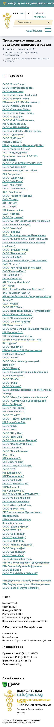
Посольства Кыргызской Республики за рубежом (26, 640)
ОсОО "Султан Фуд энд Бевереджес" (24, 400)
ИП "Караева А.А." (12, 472)
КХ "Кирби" (8, 285)
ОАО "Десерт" (11, 264)
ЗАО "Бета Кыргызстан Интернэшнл (24, 235)
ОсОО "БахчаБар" (12, 480)
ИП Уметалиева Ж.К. (14, 123)
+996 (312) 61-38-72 (19, 3)
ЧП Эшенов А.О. (11, 458)
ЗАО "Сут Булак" (12, 404)
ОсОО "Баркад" (11, 231)
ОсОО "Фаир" (10, 426)
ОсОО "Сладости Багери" (17, 465)
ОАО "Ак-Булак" (12, 185)
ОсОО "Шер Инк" (12, 433)
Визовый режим (10, 637)
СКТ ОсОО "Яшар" (12, 462)
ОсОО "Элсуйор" (12, 447)
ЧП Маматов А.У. (12, 325)
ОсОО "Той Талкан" (13, 408)
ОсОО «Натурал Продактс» (18, 87)
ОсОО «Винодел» (12, 257)
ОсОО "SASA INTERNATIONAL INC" (22, 163)
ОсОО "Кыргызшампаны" (17, 318)
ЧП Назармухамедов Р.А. (17, 336)
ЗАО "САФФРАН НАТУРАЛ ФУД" (20, 494)
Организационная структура (16, 617)
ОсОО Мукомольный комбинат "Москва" (26, 328)
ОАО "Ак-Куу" (10, 199)
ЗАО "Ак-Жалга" (12, 192)
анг (29, 13)
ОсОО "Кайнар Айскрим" (16, 498)
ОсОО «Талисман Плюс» (16, 109)
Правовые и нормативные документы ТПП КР (24, 621)
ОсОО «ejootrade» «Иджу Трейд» (21, 131)
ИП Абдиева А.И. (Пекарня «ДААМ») (23, 145)
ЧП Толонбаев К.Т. (13, 411)
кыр (15, 13)
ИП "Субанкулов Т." (13, 490)
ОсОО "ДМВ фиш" (13, 138)
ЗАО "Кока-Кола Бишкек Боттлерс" (23, 289)
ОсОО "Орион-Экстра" (15, 483)
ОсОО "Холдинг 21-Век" (16, 149)
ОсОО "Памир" (11, 368)
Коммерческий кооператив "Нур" (22, 339)
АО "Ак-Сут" (10, 203)
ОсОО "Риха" (10, 382)
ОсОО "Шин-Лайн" (13, 436)
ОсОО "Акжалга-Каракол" (17, 195)
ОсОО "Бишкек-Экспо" (15, 249)
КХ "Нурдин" (9, 343)
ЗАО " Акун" (9, 206)
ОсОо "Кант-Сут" (12, 278)
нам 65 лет (34, 31)
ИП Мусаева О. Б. (12, 332)
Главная (10, 49)
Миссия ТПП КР (10, 603)
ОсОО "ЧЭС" (9, 429)
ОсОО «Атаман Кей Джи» (17, 559)
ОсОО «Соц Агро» (12, 116)
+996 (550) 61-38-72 (42, 3)
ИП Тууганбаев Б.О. (14, 422)
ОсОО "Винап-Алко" (14, 253)
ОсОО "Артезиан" (12, 217)
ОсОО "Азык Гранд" (13, 84)
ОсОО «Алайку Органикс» (17, 105)
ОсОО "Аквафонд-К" (14, 188)
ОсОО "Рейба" (11, 379)
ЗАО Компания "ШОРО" (16, 292)
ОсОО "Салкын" (11, 386)
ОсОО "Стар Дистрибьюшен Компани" (25, 397)
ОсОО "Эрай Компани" (15, 451)
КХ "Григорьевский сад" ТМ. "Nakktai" (24, 260)
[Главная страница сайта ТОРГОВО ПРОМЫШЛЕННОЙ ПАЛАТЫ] (7, 20)
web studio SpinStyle (26, 723)
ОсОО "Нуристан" (12, 346)
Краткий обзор (9, 633)
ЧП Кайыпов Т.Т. (12, 275)
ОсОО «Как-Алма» (12, 91)
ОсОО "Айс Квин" (12, 181)
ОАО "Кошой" (10, 303)
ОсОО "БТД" (9, 469)
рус (22, 13)
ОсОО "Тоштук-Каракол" (17, 418)
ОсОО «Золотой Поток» (16, 98)
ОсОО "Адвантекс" (13, 134)
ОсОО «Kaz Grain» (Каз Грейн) (19, 95)
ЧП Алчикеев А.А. (12, 210)
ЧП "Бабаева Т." (11, 487)
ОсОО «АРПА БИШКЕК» (15, 127)
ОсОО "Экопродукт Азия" (17, 444)
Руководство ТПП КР (12, 614)
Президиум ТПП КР (11, 610)
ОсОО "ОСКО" (10, 357)
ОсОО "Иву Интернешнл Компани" (22, 267)
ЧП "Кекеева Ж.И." (13, 476)
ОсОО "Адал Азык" (13, 177)
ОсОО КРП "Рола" (12, 307)
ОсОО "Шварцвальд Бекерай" (19, 440)
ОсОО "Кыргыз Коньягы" (17, 314)
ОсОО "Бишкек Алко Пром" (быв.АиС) (25, 239)
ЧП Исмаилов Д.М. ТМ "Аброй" (20, 170)
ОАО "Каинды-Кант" (14, 271)
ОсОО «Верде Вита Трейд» (18, 113)
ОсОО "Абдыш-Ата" (14, 167)
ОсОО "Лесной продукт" (16, 321)
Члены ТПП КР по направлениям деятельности (21, 53)
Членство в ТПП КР (26, 49)
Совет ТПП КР (9, 607)
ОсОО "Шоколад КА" (14, 551)
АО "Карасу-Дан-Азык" (16, 282)
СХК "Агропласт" (12, 174)
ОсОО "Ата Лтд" (12, 228)
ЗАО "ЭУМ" (8, 454)
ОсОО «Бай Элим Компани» (18, 120)
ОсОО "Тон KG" (11, 415)
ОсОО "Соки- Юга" (13, 555)
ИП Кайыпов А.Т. (12, 141)
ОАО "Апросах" (11, 213)
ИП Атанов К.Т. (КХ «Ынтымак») (20, 102)
